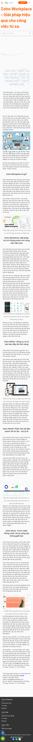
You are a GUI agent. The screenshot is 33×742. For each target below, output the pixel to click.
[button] (30, 33)
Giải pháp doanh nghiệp (8, 715)
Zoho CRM (5, 725)
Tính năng (4, 705)
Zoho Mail (5, 712)
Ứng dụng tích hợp (6, 703)
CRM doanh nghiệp (7, 728)
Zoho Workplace (7, 699)
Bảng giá (4, 708)
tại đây (22, 675)
